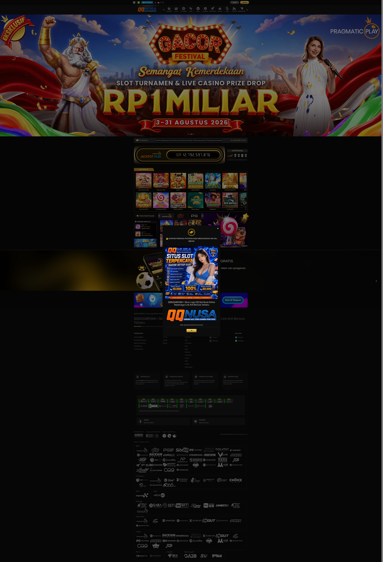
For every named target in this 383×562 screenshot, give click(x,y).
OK (191, 330)
